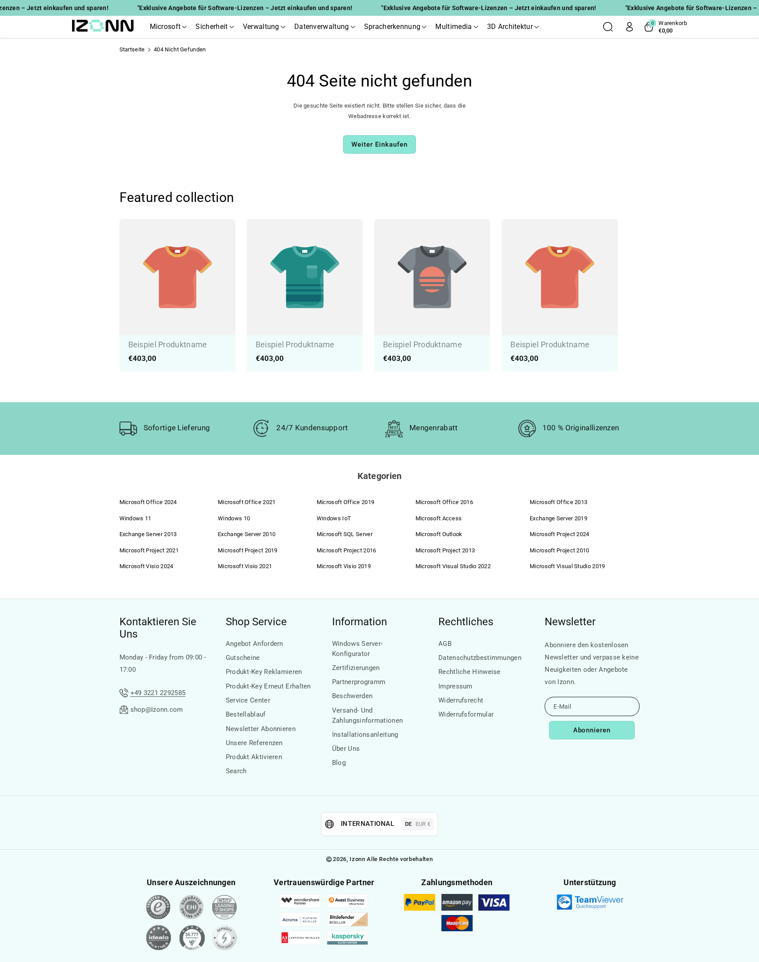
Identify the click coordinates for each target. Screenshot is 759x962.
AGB (445, 644)
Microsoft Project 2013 (445, 550)
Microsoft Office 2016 (444, 502)
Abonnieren (592, 730)
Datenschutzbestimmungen (479, 658)
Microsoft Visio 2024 (146, 566)
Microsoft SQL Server (344, 534)
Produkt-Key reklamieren (264, 672)
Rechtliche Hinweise (469, 672)
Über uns (346, 749)
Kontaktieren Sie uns (157, 628)
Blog (339, 763)
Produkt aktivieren (254, 757)
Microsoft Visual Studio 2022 (453, 566)
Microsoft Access (439, 518)
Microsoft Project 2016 (346, 550)
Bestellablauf (246, 714)
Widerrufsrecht (460, 700)
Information (359, 622)
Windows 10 (234, 518)
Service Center (248, 700)
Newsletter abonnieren (261, 729)
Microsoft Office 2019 (345, 502)
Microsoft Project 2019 (248, 550)
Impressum (455, 686)
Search (236, 771)
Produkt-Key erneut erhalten (268, 686)
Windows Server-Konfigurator (357, 649)
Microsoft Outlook (439, 534)
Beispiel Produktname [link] (167, 344)
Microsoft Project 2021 (149, 550)
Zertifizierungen (356, 668)
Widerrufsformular (466, 714)
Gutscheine (243, 658)
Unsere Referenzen (254, 743)
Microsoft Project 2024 (559, 534)
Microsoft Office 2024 (148, 502)
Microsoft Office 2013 (558, 502)
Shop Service (256, 622)
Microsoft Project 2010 (559, 550)
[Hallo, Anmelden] (629, 26)
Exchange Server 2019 (558, 518)
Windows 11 (135, 518)
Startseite (132, 49)
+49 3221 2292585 (158, 693)
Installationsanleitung (365, 735)
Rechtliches (465, 622)
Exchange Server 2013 (148, 534)
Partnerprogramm (359, 682)
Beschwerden (352, 696)
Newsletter (570, 622)
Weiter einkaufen (379, 144)
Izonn (357, 859)
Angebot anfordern (254, 644)
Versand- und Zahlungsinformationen (367, 715)
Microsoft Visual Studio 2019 (567, 566)
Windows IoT (334, 518)
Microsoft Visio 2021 (245, 566)
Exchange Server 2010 (246, 534)
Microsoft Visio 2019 (344, 566)
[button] (168, 27)
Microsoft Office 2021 (246, 502)
